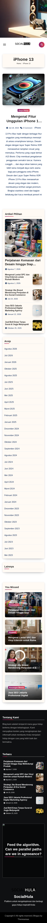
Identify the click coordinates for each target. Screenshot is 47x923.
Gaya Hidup (24, 110)
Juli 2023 (8, 542)
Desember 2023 (11, 509)
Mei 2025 (8, 395)
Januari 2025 (10, 422)
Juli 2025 (8, 382)
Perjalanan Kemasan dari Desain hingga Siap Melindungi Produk (23, 264)
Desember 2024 (11, 429)
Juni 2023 (8, 548)
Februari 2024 (10, 495)
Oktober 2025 (10, 369)
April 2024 (9, 482)
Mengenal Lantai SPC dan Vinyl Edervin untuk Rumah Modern (17, 277)
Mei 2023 (8, 555)
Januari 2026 (10, 362)
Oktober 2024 (10, 442)
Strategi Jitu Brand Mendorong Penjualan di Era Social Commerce (16, 292)
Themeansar (23, 919)
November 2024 (11, 435)
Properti (12, 632)
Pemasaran (14, 605)
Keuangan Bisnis (16, 688)
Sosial (11, 660)
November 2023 (11, 515)
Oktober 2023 (10, 522)
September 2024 (12, 449)
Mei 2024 (8, 475)
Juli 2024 (8, 462)
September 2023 (12, 529)
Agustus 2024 (10, 455)
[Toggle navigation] (5, 44)
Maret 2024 (9, 489)
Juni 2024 (8, 469)
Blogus (36, 916)
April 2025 (9, 402)
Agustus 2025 (10, 375)
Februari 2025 (10, 415)
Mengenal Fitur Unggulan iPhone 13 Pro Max (23, 121)
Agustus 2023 (10, 535)
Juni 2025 (8, 389)
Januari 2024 (10, 502)
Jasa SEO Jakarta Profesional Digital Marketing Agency (13, 308)
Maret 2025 (9, 409)
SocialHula (23, 896)
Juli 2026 (8, 355)
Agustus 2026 (10, 349)
